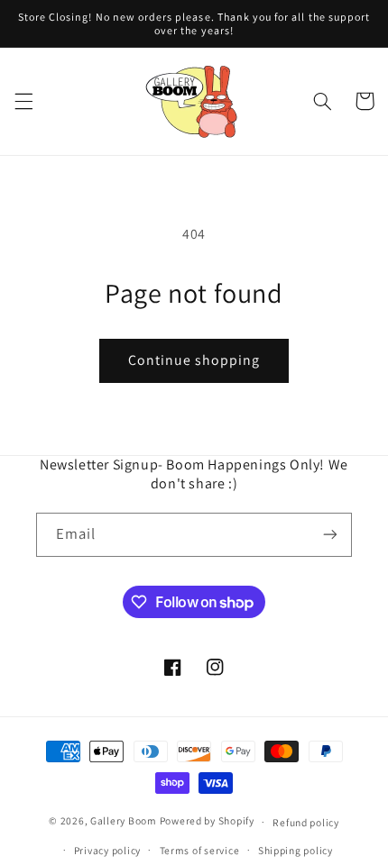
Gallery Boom (123, 821)
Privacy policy (107, 850)
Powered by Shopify (207, 821)
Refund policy (306, 822)
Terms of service (200, 850)
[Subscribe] (330, 535)
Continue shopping (194, 360)
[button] (23, 101)
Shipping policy (295, 850)
